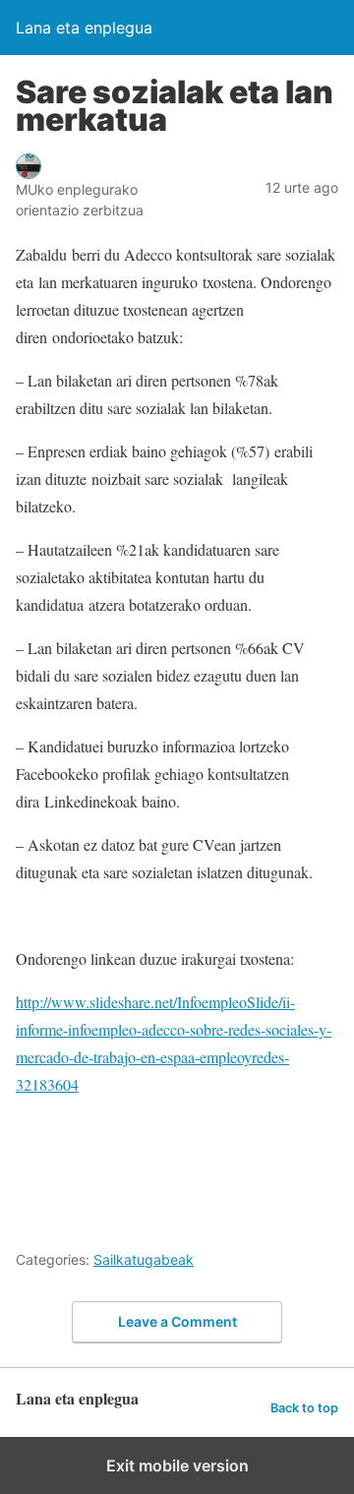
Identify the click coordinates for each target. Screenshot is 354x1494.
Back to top (304, 1408)
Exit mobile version (177, 1465)
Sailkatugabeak (143, 1259)
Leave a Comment (177, 1321)
